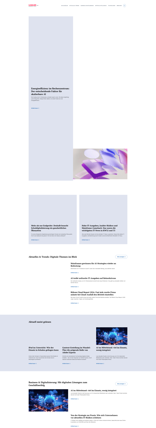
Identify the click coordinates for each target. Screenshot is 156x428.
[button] (124, 5)
